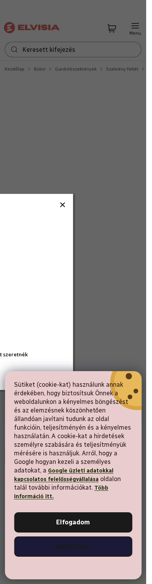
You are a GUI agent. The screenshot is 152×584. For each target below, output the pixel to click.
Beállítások (73, 546)
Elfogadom (73, 522)
